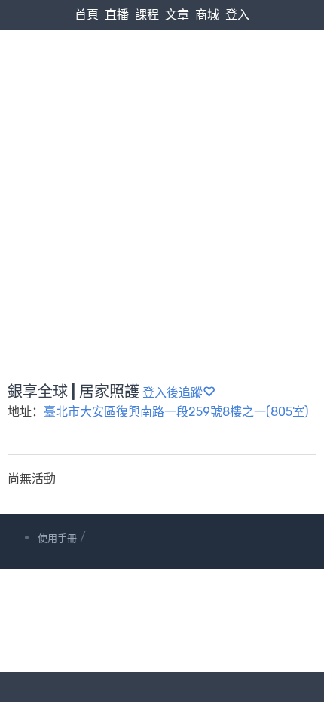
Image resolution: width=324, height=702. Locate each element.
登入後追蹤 (172, 393)
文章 (177, 15)
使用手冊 (57, 538)
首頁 (87, 15)
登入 (237, 15)
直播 (117, 15)
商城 (207, 15)
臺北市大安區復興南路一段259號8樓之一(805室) (176, 411)
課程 (147, 15)
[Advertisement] (162, 170)
